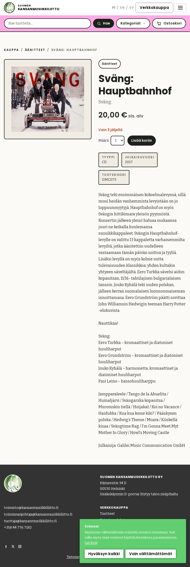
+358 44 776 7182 (18, 527)
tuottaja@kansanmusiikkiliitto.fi (30, 521)
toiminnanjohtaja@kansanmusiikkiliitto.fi (38, 514)
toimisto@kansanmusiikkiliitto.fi (31, 508)
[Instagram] (20, 546)
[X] (13, 546)
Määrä (103, 140)
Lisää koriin (141, 140)
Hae (106, 23)
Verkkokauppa (154, 7)
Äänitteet (35, 50)
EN (122, 7)
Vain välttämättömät (150, 553)
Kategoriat (130, 23)
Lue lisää (91, 542)
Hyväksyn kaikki (104, 553)
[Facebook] (6, 546)
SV (131, 7)
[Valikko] (180, 7)
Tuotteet (107, 514)
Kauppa (11, 50)
